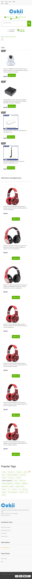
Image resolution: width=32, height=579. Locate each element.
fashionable (5, 486)
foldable (12, 486)
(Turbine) (18, 477)
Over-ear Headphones (7, 483)
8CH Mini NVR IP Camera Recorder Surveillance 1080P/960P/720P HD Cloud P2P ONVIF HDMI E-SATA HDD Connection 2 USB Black (15, 101)
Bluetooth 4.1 (11, 472)
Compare (12, 29)
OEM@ (16, 18)
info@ (10, 17)
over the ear (11, 477)
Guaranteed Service (6, 530)
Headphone (24, 483)
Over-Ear (14, 489)
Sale (3, 50)
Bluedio (4, 472)
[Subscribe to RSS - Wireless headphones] (29, 471)
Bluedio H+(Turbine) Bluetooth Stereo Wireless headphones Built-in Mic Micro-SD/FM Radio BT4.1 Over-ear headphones (15, 208)
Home (2, 1)
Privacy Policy (4, 536)
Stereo (3, 474)
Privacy (13, 1)
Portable (22, 492)
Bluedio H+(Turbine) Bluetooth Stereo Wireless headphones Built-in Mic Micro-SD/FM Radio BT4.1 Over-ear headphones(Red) (15, 404)
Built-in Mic (23, 474)
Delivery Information (6, 527)
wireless (25, 472)
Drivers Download (5, 547)
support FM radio (20, 486)
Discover (29, 576)
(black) (3, 495)
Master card (25, 576)
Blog (10, 1)
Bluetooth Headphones (13, 474)
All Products (4, 558)
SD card (4, 489)
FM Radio (17, 483)
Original (4, 492)
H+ (19, 489)
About (6, 1)
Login (2, 3)
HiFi (27, 492)
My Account (4, 533)
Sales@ (22, 17)
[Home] (16, 12)
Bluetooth (19, 472)
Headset (4, 477)
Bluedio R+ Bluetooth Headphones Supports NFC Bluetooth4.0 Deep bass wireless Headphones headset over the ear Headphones (15, 247)
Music (16, 480)
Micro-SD (25, 489)
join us (8, 515)
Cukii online (9, 506)
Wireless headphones (7, 480)
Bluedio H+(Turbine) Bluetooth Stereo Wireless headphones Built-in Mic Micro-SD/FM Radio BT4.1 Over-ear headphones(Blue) (15, 443)
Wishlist (12, 31)
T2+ (9, 489)
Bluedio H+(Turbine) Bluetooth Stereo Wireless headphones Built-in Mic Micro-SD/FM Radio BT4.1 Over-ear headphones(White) (15, 365)
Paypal (17, 576)
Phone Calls (22, 480)
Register (6, 3)
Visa (21, 576)
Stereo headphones (12, 492)
